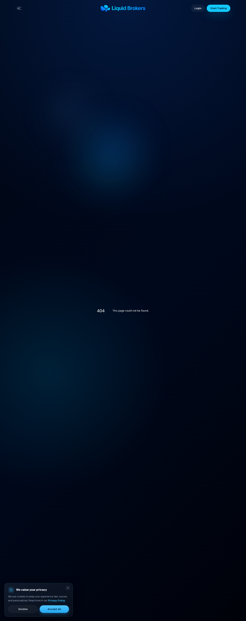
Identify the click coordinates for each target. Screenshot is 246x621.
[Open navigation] (19, 8)
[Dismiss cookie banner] (67, 587)
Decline (23, 609)
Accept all (54, 609)
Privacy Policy (56, 600)
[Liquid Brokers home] (123, 8)
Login (198, 8)
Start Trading (218, 8)
